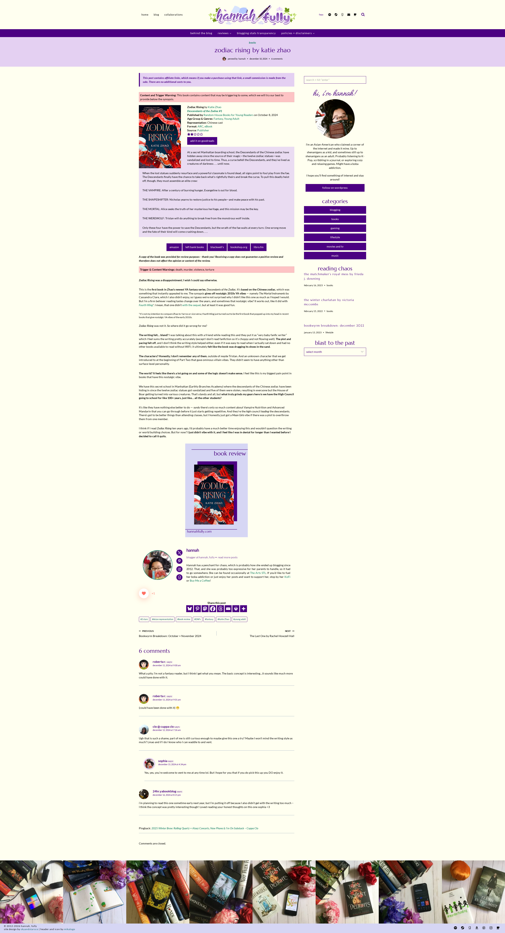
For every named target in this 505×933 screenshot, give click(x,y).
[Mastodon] (205, 608)
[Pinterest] (197, 608)
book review (183, 619)
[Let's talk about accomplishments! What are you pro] (410, 892)
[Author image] (224, 59)
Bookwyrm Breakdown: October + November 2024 (170, 634)
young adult (239, 619)
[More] (243, 608)
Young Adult (231, 118)
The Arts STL (258, 572)
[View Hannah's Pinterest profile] (179, 561)
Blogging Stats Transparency (256, 33)
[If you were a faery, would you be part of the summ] (157, 892)
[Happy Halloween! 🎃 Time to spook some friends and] (473, 892)
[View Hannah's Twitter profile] (179, 553)
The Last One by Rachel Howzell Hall (272, 634)
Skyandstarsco (29, 929)
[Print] (235, 608)
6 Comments (277, 58)
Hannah (242, 58)
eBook (208, 126)
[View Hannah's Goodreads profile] (179, 577)
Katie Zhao (214, 107)
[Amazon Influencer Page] (477, 928)
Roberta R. (159, 661)
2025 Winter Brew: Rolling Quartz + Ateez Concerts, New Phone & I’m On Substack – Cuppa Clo (205, 828)
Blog (156, 14)
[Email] (349, 14)
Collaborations (173, 14)
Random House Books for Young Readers (228, 115)
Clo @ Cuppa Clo (163, 726)
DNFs (197, 619)
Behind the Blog (201, 33)
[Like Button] (144, 593)
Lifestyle (329, 332)
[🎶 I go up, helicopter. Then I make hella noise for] (31, 892)
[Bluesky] (189, 608)
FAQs (321, 14)
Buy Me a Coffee (200, 580)
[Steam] (336, 14)
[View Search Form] (363, 14)
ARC (200, 126)
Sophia (162, 761)
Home (145, 14)
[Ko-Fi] (355, 14)
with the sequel (191, 305)
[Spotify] (329, 14)
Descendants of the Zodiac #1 (204, 111)
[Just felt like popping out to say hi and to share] (94, 892)
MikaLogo (69, 929)
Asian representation (162, 619)
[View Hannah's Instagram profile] (179, 569)
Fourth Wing (146, 305)
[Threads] (220, 608)
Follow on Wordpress (335, 187)
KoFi (287, 576)
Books (252, 42)
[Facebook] (212, 608)
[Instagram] (491, 928)
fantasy (209, 619)
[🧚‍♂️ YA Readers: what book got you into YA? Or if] (220, 892)
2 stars (144, 619)
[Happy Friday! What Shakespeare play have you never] (347, 892)
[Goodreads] (342, 14)
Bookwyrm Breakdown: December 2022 (334, 325)
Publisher (203, 130)
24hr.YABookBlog (164, 791)
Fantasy (218, 118)
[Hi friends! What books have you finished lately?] (284, 892)
